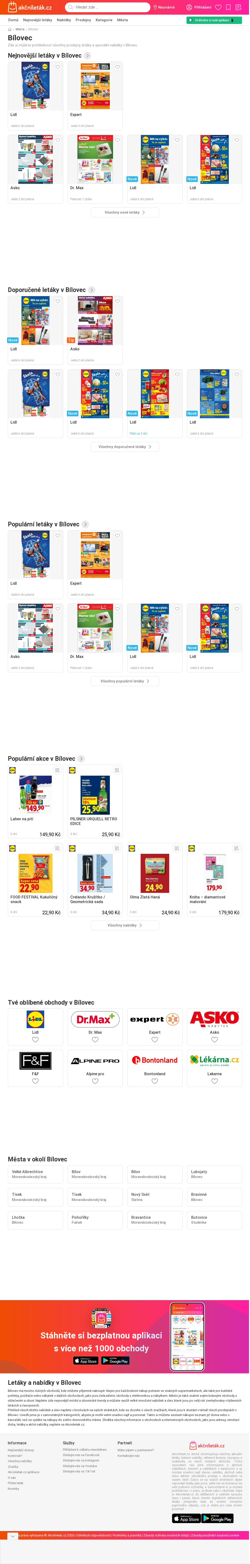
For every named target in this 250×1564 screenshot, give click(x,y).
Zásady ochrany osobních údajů (166, 1535)
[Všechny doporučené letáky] (91, 290)
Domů (13, 20)
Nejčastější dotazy (21, 1450)
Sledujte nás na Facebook (81, 1455)
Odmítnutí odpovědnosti (93, 1535)
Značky (13, 1467)
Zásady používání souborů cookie (215, 1535)
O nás (12, 1478)
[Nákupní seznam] (238, 7)
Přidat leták (15, 1483)
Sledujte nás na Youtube (80, 1466)
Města (122, 20)
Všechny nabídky (20, 1461)
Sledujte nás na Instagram (81, 1460)
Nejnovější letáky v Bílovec (45, 55)
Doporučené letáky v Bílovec (47, 289)
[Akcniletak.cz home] (30, 7)
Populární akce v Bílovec (41, 758)
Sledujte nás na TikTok (79, 1471)
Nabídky (64, 20)
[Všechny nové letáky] (87, 56)
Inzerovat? (15, 1456)
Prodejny (83, 20)
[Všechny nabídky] (81, 759)
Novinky (13, 1489)
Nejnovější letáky (37, 20)
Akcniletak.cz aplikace (23, 1472)
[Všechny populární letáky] (85, 524)
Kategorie (104, 20)
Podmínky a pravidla (127, 1535)
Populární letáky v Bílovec (43, 524)
